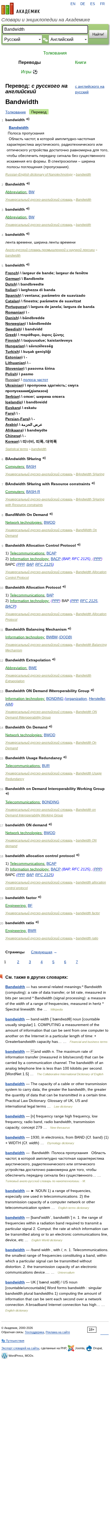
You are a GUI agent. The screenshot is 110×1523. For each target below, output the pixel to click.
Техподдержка (34, 1332)
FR (102, 4)
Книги (80, 62)
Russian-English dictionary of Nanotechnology (39, 174)
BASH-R (33, 491)
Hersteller (97, 698)
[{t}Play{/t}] (28, 119)
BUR (46, 766)
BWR (32, 930)
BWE (33, 668)
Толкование (15, 112)
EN (72, 4)
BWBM (52, 637)
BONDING (55, 698)
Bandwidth (19, 127)
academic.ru (20, 8)
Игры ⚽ (29, 72)
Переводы (29, 62)
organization (76, 698)
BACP (56, 559)
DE (82, 4)
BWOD (49, 522)
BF (30, 905)
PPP (97, 559)
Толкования (55, 53)
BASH (31, 466)
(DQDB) (65, 637)
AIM (8, 704)
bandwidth (83, 174)
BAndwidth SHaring (90, 474)
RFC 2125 (44, 564)
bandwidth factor (88, 913)
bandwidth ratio (87, 938)
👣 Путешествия (12, 1340)
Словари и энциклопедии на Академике (45, 19)
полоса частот (35, 379)
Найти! (98, 34)
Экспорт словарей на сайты (20, 1348)
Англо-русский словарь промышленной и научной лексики (50, 250)
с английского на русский (89, 89)
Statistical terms (16, 449)
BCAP (51, 553)
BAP (29, 564)
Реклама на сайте (58, 1332)
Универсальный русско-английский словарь (39, 200)
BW (31, 192)
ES (92, 4)
